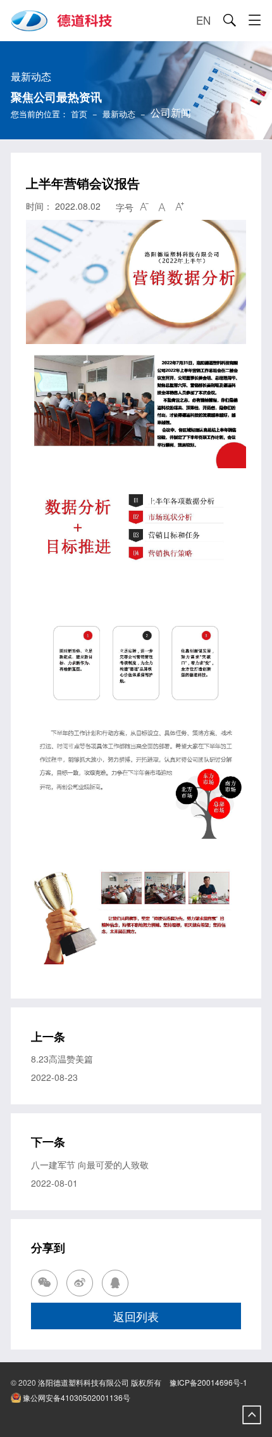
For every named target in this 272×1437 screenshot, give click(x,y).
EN (203, 20)
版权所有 (146, 1382)
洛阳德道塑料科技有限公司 (83, 1382)
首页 (79, 114)
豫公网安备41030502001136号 (75, 1397)
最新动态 (118, 114)
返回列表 (136, 1316)
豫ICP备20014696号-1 (208, 1382)
